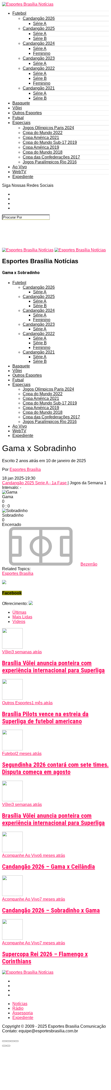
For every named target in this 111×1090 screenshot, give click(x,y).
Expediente (22, 176)
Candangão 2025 (39, 28)
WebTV (19, 172)
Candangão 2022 (39, 68)
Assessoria (22, 1013)
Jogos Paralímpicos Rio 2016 (50, 162)
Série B (40, 38)
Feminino (41, 53)
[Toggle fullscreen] (12, 1041)
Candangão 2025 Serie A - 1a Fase (35, 483)
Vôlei (17, 108)
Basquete (21, 103)
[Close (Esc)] (4, 1041)
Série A (39, 23)
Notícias (19, 1003)
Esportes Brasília (25, 469)
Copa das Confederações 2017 (51, 157)
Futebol (19, 13)
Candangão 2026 (39, 18)
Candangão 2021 (39, 88)
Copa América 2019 (41, 147)
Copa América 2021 (41, 137)
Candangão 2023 (39, 58)
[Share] (8, 1041)
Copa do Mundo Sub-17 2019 (50, 142)
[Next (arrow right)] (8, 1046)
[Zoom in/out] (16, 1041)
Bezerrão (89, 564)
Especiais (21, 122)
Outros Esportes (27, 113)
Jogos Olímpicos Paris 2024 (48, 128)
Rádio (17, 1008)
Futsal (18, 118)
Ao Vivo (19, 167)
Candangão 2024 (39, 43)
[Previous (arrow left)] (4, 1046)
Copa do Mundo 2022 (42, 132)
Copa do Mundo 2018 (42, 152)
